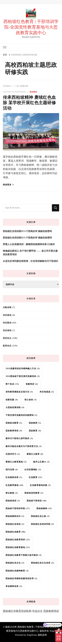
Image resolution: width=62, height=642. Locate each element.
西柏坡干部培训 (37, 501)
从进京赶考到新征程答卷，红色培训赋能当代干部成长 (30, 261)
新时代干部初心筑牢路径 (19, 438)
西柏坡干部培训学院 (18, 508)
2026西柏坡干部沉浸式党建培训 (23, 376)
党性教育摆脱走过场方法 (19, 392)
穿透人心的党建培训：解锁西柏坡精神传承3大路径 (29, 244)
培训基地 (7, 315)
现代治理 (12, 469)
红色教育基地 (14, 485)
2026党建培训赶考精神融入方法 (23, 368)
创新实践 (12, 400)
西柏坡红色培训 (15, 524)
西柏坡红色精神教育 (17, 571)
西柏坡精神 (44, 508)
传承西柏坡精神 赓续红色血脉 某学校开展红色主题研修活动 (29, 103)
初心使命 (31, 400)
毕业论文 (37, 611)
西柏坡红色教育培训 (18, 540)
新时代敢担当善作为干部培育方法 (24, 446)
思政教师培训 (14, 431)
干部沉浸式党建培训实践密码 (21, 415)
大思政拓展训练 (15, 407)
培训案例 (33, 92)
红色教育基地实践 (40, 485)
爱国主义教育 (35, 454)
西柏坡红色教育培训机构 (17, 611)
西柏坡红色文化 (15, 563)
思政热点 (7, 338)
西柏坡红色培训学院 (42, 524)
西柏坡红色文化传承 (42, 563)
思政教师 (35, 423)
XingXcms (32, 635)
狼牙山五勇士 (41, 462)
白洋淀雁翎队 (33, 469)
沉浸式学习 (13, 454)
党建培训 (32, 384)
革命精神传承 (14, 586)
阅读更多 (7, 185)
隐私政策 (42, 635)
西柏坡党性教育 (34, 493)
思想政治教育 (14, 423)
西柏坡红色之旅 (40, 516)
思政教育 (35, 431)
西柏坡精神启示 (15, 516)
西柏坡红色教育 (16, 532)
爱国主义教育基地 (16, 462)
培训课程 (7, 330)
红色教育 (35, 477)
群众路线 (12, 493)
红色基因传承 (14, 477)
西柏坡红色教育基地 (18, 547)
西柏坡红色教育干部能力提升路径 (24, 555)
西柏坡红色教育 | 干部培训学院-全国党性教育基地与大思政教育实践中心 (31, 27)
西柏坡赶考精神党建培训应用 (21, 578)
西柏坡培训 (13, 501)
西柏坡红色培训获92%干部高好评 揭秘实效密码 (27, 231)
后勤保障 (7, 307)
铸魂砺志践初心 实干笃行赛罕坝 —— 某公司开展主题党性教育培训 (30, 253)
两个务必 (12, 384)
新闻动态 (7, 346)
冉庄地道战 (47, 392)
